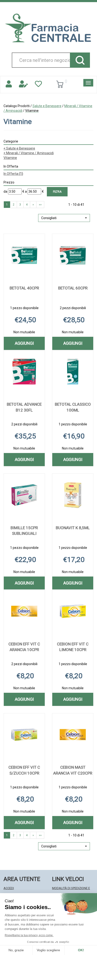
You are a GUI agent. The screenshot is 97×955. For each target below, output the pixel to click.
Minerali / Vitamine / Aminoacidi (29, 153)
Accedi (9, 888)
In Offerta (13, 174)
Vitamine (10, 158)
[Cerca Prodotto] (80, 60)
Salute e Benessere (46, 106)
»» (40, 204)
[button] (64, 218)
